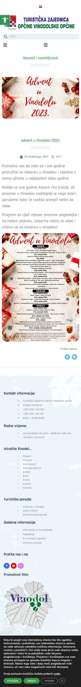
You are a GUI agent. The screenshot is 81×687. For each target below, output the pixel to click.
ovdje (57, 674)
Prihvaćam (12, 680)
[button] (20, 45)
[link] (5, 20)
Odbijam (31, 680)
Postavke (49, 680)
